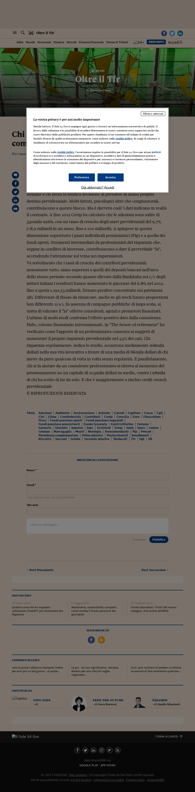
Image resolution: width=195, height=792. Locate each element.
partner (156, 152)
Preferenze (81, 177)
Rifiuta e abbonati (153, 113)
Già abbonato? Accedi (97, 187)
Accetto (110, 177)
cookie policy (124, 138)
